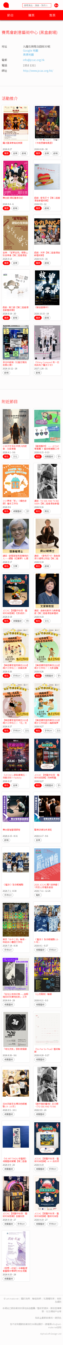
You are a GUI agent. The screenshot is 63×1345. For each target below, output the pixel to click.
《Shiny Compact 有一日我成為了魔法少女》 (46, 363)
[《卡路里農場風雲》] (47, 123)
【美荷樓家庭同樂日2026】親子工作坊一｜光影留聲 (47, 666)
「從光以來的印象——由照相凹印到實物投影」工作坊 (15, 996)
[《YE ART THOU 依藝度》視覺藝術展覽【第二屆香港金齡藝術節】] (16, 1139)
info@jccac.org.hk (34, 60)
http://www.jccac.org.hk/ (38, 71)
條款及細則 (58, 1300)
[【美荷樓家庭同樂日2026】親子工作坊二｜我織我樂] (16, 645)
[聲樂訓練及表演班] (47, 810)
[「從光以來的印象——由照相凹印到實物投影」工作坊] (16, 974)
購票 (31, 15)
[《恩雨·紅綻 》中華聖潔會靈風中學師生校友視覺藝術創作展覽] (16, 1248)
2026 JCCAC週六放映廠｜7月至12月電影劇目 (47, 886)
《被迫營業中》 (42, 307)
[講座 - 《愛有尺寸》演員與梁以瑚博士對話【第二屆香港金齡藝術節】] (47, 536)
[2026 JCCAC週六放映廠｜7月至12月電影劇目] (47, 865)
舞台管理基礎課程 (11, 829)
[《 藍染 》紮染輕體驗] (16, 865)
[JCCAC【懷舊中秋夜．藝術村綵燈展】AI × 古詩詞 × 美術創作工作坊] (47, 1139)
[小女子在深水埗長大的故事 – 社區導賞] (16, 426)
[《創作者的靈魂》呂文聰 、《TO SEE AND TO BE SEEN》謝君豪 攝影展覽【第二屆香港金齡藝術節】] (47, 1084)
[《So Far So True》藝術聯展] (47, 1029)
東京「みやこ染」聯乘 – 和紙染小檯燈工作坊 (14, 941)
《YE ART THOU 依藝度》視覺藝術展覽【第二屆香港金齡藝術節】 (15, 1161)
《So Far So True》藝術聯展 (47, 1050)
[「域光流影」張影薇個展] (16, 1029)
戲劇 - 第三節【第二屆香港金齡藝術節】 (15, 309)
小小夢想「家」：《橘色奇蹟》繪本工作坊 (15, 502)
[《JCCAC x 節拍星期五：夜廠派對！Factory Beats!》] (16, 755)
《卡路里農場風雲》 (44, 142)
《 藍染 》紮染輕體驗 (13, 884)
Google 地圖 (30, 50)
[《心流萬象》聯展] (47, 974)
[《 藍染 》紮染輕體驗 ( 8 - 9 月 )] (47, 919)
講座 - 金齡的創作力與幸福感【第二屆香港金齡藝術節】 (47, 613)
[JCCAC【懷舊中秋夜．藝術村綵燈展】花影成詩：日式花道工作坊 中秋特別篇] (16, 591)
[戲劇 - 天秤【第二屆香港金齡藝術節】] (47, 233)
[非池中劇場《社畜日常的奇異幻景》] (16, 342)
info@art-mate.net (54, 1325)
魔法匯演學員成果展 (12, 142)
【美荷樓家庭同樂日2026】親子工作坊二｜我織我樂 (15, 666)
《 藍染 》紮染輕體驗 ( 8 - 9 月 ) (46, 941)
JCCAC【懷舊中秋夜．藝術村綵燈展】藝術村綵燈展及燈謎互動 (46, 1216)
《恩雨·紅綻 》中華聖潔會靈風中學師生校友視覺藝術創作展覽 (15, 1271)
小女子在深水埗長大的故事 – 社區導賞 (15, 447)
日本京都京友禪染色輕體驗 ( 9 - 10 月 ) (15, 1105)
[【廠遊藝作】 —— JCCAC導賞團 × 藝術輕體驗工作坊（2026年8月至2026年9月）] (47, 426)
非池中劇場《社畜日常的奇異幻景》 (15, 363)
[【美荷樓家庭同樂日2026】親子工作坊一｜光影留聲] (47, 645)
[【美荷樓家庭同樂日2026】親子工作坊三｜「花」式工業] (16, 700)
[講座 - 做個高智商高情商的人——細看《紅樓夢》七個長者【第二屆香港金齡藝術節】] (16, 536)
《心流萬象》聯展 (43, 994)
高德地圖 (28, 54)
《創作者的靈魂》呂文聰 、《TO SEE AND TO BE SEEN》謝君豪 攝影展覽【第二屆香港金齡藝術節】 (47, 1107)
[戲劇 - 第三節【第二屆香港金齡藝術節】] (16, 287)
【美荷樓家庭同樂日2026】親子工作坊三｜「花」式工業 (15, 723)
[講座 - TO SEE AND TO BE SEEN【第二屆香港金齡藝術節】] (47, 481)
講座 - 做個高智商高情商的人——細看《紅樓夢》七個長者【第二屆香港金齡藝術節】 (15, 559)
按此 (59, 1317)
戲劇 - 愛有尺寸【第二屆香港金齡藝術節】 (47, 199)
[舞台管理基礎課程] (16, 810)
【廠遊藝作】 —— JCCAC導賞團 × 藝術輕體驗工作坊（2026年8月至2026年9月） (46, 450)
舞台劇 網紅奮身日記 (13, 197)
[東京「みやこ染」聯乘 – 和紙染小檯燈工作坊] (16, 919)
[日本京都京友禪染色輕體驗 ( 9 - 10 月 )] (16, 1084)
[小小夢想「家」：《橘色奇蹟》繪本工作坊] (16, 481)
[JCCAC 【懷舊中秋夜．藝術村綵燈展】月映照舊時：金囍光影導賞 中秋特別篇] (47, 755)
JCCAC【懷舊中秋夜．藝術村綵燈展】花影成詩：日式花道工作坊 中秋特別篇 (15, 614)
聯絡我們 (36, 1298)
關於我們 (25, 1298)
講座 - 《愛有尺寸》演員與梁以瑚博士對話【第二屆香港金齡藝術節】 (47, 558)
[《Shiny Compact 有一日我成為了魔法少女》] (47, 342)
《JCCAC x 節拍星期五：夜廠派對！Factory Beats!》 (15, 777)
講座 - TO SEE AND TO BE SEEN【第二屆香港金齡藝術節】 (46, 503)
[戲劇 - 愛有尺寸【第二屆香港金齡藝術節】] (47, 178)
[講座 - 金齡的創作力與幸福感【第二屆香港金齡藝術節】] (47, 591)
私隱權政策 (49, 1298)
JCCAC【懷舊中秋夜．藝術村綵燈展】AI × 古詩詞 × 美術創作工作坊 (46, 1161)
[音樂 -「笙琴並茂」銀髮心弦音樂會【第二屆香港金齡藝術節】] (16, 233)
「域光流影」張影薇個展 (15, 1049)
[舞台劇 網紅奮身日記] (16, 178)
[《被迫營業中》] (47, 287)
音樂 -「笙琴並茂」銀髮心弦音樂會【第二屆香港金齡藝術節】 (15, 255)
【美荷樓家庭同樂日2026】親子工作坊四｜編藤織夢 (47, 721)
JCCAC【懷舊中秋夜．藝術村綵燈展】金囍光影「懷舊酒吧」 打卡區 (15, 1216)
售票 (52, 15)
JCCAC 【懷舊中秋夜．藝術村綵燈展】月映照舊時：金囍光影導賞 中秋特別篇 (46, 779)
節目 (10, 15)
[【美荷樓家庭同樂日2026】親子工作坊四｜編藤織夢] (47, 700)
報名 (6, 456)
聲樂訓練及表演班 (43, 829)
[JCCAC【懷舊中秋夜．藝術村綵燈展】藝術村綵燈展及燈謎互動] (47, 1193)
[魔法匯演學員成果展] (16, 123)
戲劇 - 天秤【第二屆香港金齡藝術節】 (47, 254)
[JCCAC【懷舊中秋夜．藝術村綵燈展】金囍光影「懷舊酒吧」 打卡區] (16, 1193)
